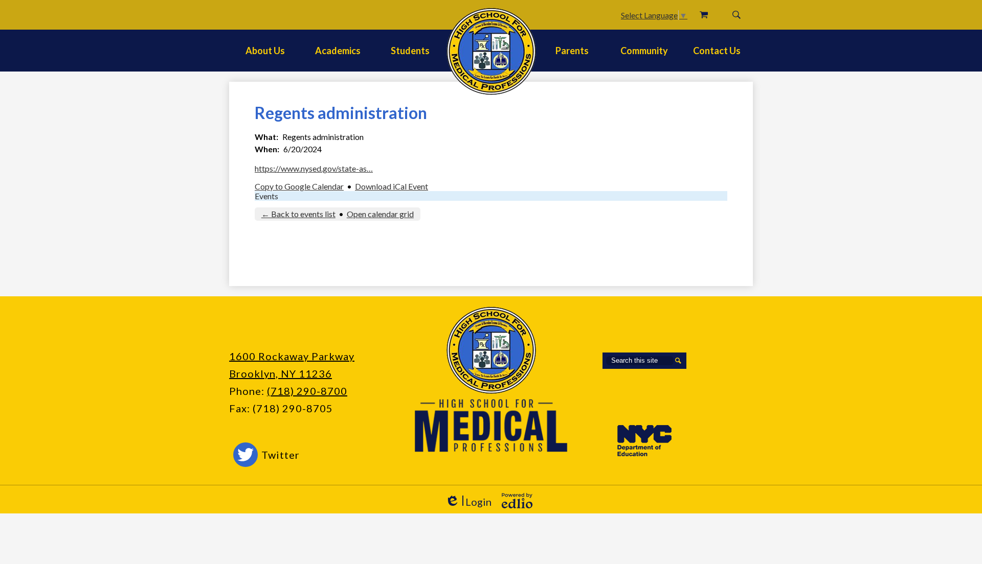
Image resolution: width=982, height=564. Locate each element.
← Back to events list (298, 214)
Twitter (280, 455)
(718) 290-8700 (307, 391)
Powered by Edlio (517, 500)
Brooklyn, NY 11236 (280, 373)
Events (266, 196)
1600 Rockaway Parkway (291, 356)
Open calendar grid (380, 214)
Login (468, 502)
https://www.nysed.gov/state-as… (314, 168)
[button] (265, 50)
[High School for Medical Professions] (491, 51)
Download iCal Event (391, 186)
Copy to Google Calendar (299, 186)
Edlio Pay (703, 15)
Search (736, 15)
